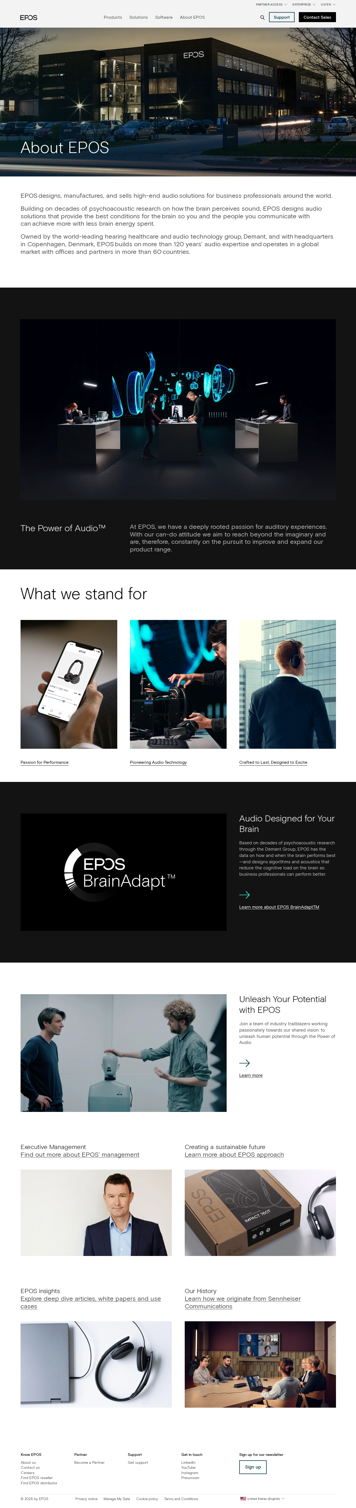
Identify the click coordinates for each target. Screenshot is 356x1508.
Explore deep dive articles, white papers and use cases (91, 1303)
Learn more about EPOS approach (234, 1155)
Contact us (30, 1468)
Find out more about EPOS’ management (80, 1155)
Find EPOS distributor (39, 1483)
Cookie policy (147, 1499)
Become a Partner (89, 1463)
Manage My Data (117, 1499)
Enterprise (301, 4)
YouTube (188, 1468)
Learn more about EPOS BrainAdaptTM (279, 907)
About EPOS (192, 17)
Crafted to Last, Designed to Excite (273, 762)
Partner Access (269, 4)
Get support (138, 1463)
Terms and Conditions (181, 1499)
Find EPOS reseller (37, 1478)
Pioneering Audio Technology (158, 762)
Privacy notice (86, 1499)
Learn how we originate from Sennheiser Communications (243, 1303)
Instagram (189, 1473)
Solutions (138, 17)
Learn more (251, 1075)
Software (164, 17)
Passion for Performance (45, 762)
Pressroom (190, 1478)
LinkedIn (188, 1463)
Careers (28, 1473)
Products (113, 17)
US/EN (329, 5)
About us (28, 1463)
